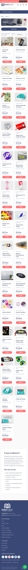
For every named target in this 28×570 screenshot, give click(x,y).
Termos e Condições (6, 530)
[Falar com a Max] (25, 567)
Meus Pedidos (5, 547)
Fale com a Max (11, 513)
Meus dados (4, 543)
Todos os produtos (8, 12)
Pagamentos (4, 545)
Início (2, 16)
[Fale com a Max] (20, 5)
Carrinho (4, 550)
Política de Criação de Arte (7, 535)
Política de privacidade (7, 532)
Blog (3, 525)
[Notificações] (23, 5)
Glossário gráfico (5, 528)
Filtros (15, 29)
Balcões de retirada (6, 537)
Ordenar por (13, 34)
